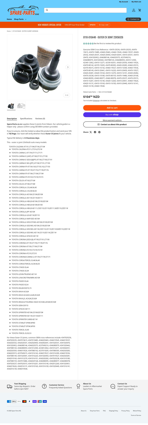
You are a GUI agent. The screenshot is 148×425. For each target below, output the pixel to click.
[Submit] (46, 10)
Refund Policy (137, 411)
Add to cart (112, 107)
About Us (83, 411)
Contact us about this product (114, 124)
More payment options (112, 120)
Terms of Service (136, 415)
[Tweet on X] (91, 132)
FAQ (104, 411)
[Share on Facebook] (95, 132)
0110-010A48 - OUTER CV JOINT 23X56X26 (25, 31)
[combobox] (85, 10)
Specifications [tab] (26, 118)
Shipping (96, 100)
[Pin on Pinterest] (99, 132)
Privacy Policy (125, 411)
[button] (139, 10)
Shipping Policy (113, 411)
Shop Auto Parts (95, 411)
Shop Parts (19, 19)
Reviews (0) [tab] (40, 118)
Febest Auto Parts (89, 92)
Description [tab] (12, 118)
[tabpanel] (40, 246)
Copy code (104, 25)
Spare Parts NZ (16, 411)
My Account (123, 2)
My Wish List (136, 2)
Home (9, 19)
